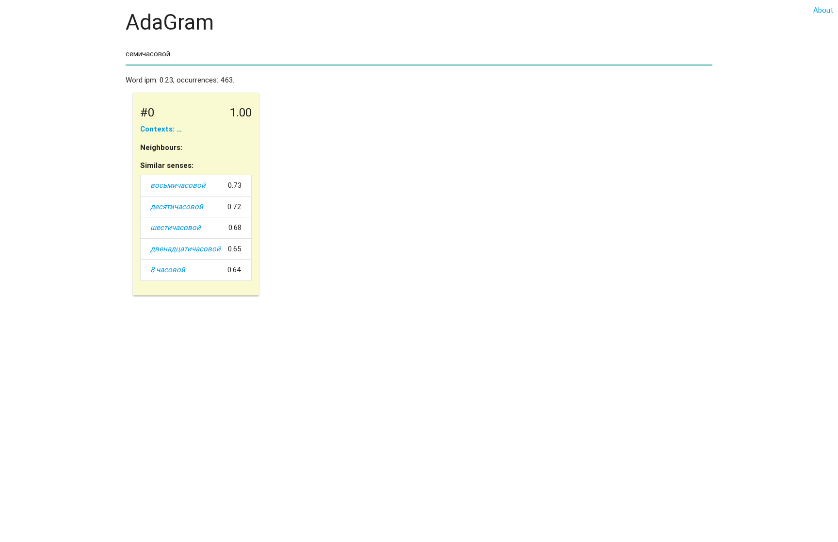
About (823, 10)
